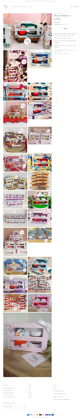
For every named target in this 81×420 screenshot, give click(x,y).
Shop (29, 390)
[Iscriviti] (24, 406)
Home (29, 388)
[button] (16, 6)
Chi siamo (30, 394)
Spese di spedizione (57, 24)
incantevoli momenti (39, 417)
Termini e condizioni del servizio (9, 397)
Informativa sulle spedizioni (8, 392)
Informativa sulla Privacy (8, 390)
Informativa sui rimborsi (7, 394)
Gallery (29, 392)
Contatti (30, 397)
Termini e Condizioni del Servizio (9, 388)
